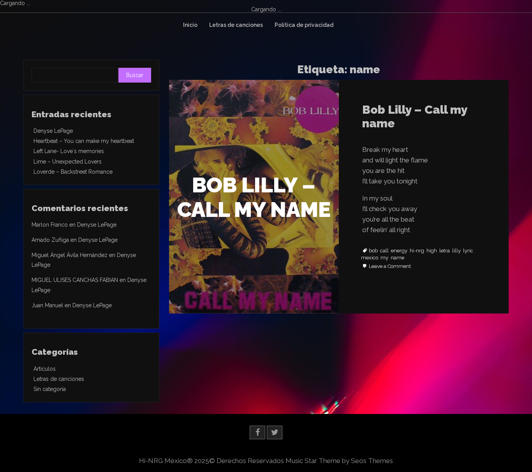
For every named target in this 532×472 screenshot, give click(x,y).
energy (399, 251)
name (397, 258)
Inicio (190, 25)
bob (373, 251)
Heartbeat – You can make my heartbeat (83, 141)
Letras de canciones (236, 25)
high (431, 251)
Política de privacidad (304, 25)
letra (444, 251)
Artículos (44, 369)
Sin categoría (49, 389)
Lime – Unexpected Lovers (67, 162)
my (384, 258)
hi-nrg (417, 251)
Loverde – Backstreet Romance (73, 172)
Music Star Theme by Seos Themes (339, 461)
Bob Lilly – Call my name (414, 116)
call (384, 251)
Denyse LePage (53, 131)
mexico (369, 258)
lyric (468, 251)
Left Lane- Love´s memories (68, 151)
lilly (456, 251)
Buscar (134, 75)
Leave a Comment (390, 266)
